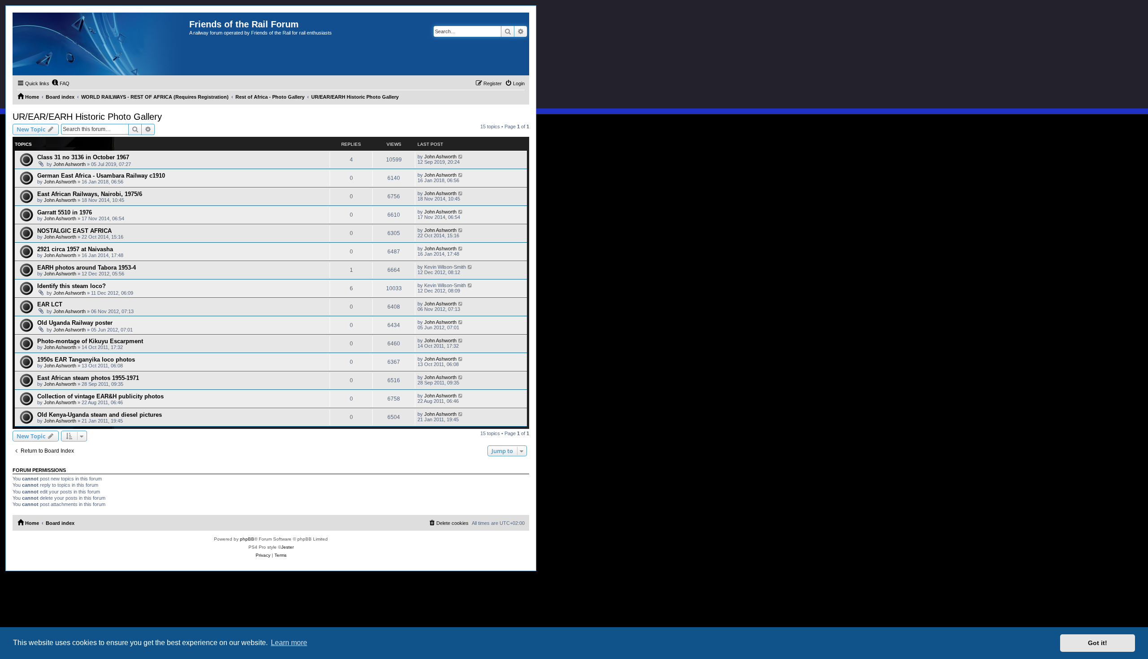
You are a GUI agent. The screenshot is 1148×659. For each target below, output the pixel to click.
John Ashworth (69, 164)
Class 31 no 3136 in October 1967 (83, 157)
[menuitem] (61, 83)
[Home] (101, 44)
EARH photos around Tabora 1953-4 (86, 267)
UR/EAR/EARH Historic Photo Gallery (87, 117)
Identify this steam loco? (71, 286)
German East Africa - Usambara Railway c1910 (101, 175)
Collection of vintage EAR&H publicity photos (100, 396)
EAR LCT (49, 304)
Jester (287, 547)
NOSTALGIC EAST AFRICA (74, 230)
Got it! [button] (1097, 642)
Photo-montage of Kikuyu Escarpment (90, 341)
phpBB (247, 539)
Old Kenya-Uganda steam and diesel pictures (99, 414)
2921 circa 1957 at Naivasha (75, 249)
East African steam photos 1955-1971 (88, 378)
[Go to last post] (461, 156)
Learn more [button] (289, 642)
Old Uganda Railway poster (75, 322)
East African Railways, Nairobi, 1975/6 (89, 194)
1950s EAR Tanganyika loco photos (86, 359)
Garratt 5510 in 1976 (64, 212)
